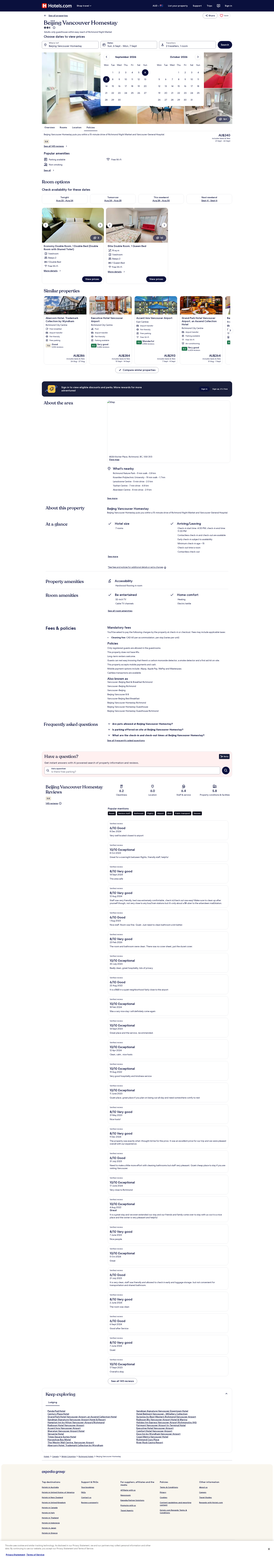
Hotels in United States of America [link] (58, 1492)
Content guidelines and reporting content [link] (175, 1503)
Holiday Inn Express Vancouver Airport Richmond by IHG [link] (166, 1422)
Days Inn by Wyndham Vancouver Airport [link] (158, 1433)
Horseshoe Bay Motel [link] (59, 1439)
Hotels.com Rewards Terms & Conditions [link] (173, 1511)
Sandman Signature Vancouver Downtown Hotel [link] (162, 1411)
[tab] (53, 1402)
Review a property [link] (89, 1502)
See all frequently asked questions (126, 740)
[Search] (226, 770)
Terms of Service (35, 1554)
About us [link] (203, 1487)
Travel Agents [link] (127, 1510)
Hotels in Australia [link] (50, 1487)
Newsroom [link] (126, 1495)
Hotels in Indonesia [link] (51, 1523)
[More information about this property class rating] (53, 27)
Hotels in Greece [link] (50, 1533)
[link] (224, 15)
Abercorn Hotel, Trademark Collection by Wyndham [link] (75, 1445)
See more (112, 498)
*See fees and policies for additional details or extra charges (135, 567)
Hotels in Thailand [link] (50, 1518)
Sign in (228, 5)
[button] (113, 72)
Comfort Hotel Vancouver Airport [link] (154, 1431)
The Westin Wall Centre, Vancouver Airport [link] (71, 1442)
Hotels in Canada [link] (50, 1507)
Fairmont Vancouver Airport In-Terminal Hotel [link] (161, 1425)
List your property (178, 5)
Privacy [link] (163, 1492)
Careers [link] (202, 1492)
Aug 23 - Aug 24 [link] (64, 200)
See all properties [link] (58, 15)
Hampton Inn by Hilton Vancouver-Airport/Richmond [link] (76, 1422)
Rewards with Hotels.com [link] (211, 1502)
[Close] (268, 1548)
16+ (225, 119)
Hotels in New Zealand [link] (52, 1497)
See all (47, 170)
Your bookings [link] (87, 1487)
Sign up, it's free (220, 389)
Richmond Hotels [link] (85, 1456)
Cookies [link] (163, 1497)
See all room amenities (120, 610)
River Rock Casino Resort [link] (149, 1442)
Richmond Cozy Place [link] (147, 1439)
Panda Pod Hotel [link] (56, 1411)
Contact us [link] (86, 1497)
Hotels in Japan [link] (49, 1528)
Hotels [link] (46, 1456)
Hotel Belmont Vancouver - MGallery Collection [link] (162, 1413)
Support (197, 5)
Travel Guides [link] (205, 1497)
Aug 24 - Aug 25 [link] (112, 200)
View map (114, 459)
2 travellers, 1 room (177, 46)
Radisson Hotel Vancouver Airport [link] (66, 1425)
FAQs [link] (83, 1492)
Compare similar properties (139, 370)
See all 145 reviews (54, 146)
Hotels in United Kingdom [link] (54, 1502)
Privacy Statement (15, 1554)
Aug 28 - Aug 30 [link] (161, 200)
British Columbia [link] (69, 1456)
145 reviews (52, 803)
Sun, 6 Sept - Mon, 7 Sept (122, 46)
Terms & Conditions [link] (169, 1487)
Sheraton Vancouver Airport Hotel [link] (66, 1431)
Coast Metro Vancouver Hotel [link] (152, 1436)
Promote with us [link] (128, 1505)
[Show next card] (230, 330)
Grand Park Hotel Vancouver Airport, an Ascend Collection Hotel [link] (82, 1416)
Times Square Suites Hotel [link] (62, 1436)
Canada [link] (55, 1456)
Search (225, 44)
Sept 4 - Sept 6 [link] (209, 200)
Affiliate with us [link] (128, 1490)
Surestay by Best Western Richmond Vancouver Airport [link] (166, 1416)
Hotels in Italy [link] (48, 1512)
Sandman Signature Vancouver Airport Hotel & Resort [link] (77, 1419)
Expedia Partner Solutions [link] (132, 1500)
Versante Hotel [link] (56, 1433)
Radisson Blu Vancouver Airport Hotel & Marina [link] (161, 1419)
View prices (92, 279)
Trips (209, 5)
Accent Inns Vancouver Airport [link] (64, 1428)
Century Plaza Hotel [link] (58, 1413)
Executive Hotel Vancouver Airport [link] (154, 1428)
